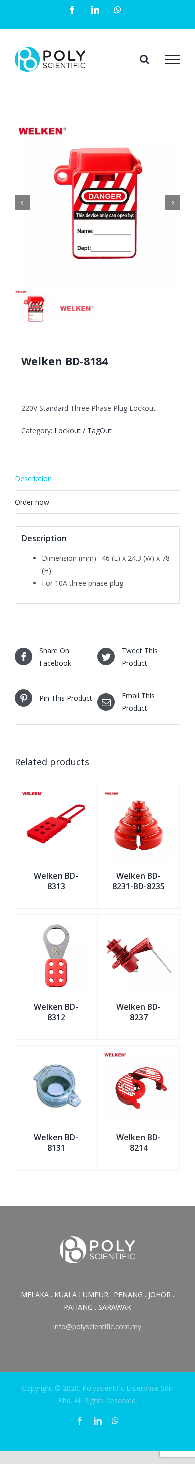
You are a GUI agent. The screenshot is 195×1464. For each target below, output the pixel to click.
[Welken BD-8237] (138, 926)
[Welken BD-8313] (56, 795)
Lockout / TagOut (83, 430)
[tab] (97, 479)
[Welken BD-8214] (138, 1057)
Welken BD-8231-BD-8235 (138, 881)
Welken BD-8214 (138, 1142)
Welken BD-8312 (56, 1012)
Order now (32, 502)
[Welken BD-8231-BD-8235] (138, 795)
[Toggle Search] (145, 59)
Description (33, 478)
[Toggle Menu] (172, 59)
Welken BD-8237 (138, 1012)
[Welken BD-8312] (56, 926)
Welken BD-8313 (56, 881)
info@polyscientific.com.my (98, 1326)
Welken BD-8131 (56, 1142)
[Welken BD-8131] (56, 1057)
